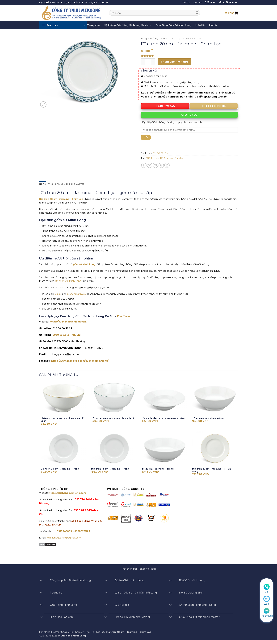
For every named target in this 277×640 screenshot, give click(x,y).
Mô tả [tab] (42, 184)
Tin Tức (186, 2)
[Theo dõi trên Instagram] (208, 2)
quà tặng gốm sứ (76, 293)
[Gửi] (197, 13)
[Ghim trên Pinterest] (161, 165)
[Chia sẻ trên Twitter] (149, 165)
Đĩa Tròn (123, 316)
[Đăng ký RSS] (224, 2)
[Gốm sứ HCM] (138, 504)
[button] (63, 25)
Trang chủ (93, 25)
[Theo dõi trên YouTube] (230, 2)
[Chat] (266, 610)
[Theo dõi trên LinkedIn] (227, 2)
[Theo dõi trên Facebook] (205, 2)
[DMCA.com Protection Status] (47, 544)
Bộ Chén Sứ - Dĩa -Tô (166, 38)
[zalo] (266, 598)
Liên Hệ (197, 2)
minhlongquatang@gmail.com (63, 537)
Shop (64, 632)
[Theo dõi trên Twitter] (211, 2)
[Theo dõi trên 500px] (236, 2)
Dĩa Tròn (196, 38)
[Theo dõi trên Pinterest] (220, 2)
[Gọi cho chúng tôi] (217, 2)
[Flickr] (233, 2)
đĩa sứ (58, 293)
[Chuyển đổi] (41, 581)
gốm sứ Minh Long (84, 264)
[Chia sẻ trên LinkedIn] (167, 165)
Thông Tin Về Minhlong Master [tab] (66, 184)
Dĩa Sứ (185, 38)
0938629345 (82, 531)
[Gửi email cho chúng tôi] (214, 2)
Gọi (267, 591)
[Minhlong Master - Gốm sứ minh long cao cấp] (71, 13)
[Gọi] (266, 586)
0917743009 (64, 531)
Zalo (266, 603)
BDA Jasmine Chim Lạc (172, 158)
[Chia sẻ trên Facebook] (144, 165)
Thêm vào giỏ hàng (174, 61)
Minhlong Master (49, 632)
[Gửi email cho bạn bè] (155, 165)
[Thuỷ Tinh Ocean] (126, 505)
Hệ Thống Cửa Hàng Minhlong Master (126, 25)
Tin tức (213, 25)
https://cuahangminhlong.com (68, 321)
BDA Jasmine (152, 158)
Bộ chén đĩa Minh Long (68, 281)
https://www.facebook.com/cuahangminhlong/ (80, 360)
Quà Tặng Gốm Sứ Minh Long (173, 25)
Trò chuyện (266, 615)
